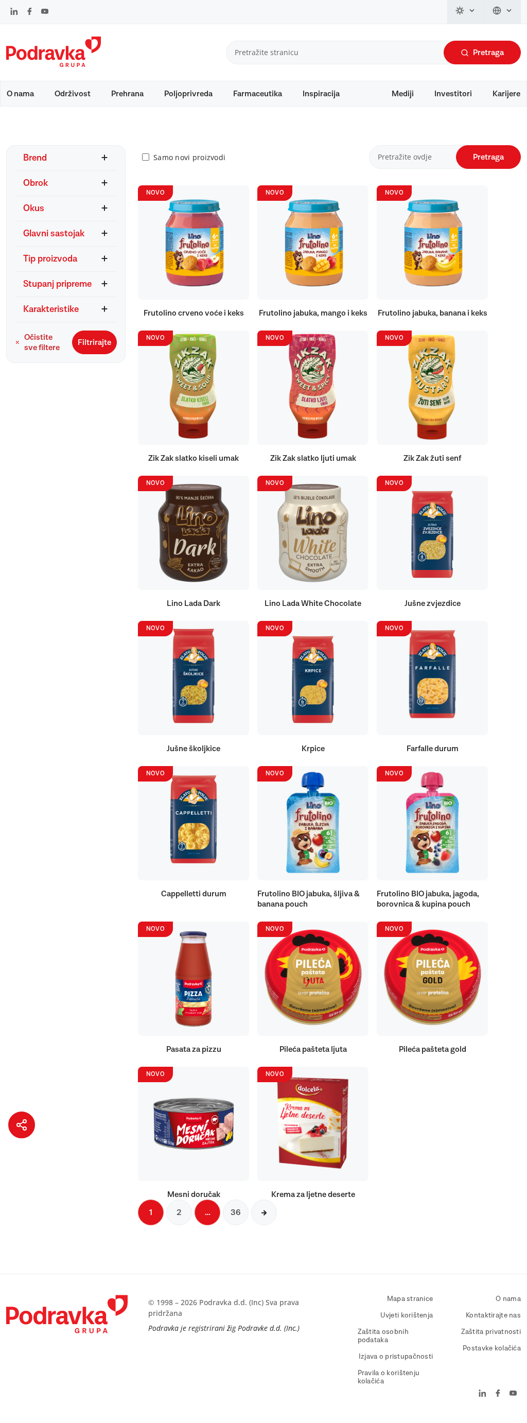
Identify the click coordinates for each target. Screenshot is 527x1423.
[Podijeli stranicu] (21, 1125)
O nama (20, 94)
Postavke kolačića (492, 1348)
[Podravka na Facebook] (29, 12)
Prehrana (127, 94)
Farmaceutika (257, 94)
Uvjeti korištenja (406, 1315)
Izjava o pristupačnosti (396, 1356)
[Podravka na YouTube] (44, 12)
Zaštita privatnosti (491, 1331)
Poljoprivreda (188, 94)
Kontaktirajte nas (493, 1315)
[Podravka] (53, 64)
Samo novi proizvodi (189, 157)
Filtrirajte (94, 342)
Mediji (403, 94)
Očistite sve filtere (42, 342)
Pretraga (488, 52)
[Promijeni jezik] (502, 12)
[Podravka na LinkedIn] (14, 12)
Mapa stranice (410, 1299)
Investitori (453, 94)
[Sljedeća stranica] (264, 1212)
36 (236, 1212)
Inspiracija (321, 94)
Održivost (73, 94)
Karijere (506, 94)
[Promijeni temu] (465, 12)
